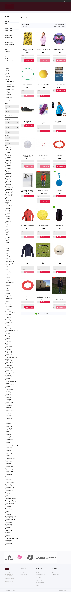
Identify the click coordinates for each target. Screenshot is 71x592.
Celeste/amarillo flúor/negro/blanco (12, 330)
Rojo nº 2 (8, 325)
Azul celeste (8, 288)
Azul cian (8, 338)
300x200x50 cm (9, 187)
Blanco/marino (9, 432)
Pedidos (53, 572)
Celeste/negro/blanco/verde (11, 381)
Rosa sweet (8, 532)
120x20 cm (8, 168)
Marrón (8, 290)
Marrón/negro (9, 420)
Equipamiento (8, 51)
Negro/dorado (9, 509)
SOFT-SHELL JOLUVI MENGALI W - (43, 49)
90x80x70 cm (9, 200)
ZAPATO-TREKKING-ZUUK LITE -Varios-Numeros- (27, 120)
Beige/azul (8, 514)
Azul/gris (8, 404)
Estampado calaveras (10, 503)
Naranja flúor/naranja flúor (11, 516)
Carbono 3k (8, 541)
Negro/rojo (8, 450)
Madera (8, 301)
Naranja (8, 277)
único (7, 280)
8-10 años (8, 221)
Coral (7, 248)
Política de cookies (39, 580)
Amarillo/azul (9, 424)
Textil (6, 49)
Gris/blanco (8, 397)
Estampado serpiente (10, 282)
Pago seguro (38, 577)
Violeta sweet (9, 525)
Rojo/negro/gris (9, 447)
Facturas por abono (55, 574)
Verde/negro (9, 453)
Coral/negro (8, 375)
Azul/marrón (9, 360)
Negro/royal (8, 436)
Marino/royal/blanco (10, 410)
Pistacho (8, 251)
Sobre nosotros (39, 575)
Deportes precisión (9, 42)
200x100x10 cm (9, 194)
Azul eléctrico (9, 352)
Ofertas (22, 571)
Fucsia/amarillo (9, 362)
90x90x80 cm (9, 203)
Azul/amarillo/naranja (10, 452)
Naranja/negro (9, 479)
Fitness (6, 26)
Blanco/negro (9, 485)
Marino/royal (9, 354)
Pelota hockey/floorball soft (43, 84)
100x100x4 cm (9, 173)
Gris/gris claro (9, 543)
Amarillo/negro (9, 477)
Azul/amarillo (9, 418)
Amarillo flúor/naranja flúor (11, 357)
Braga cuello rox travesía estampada (28, 50)
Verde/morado (9, 524)
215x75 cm (8, 157)
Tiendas (37, 585)
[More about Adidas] (9, 557)
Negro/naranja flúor (10, 484)
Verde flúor (8, 343)
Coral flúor (8, 259)
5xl (7, 235)
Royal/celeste (9, 346)
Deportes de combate (9, 44)
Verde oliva (8, 314)
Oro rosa (8, 511)
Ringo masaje (59, 155)
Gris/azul (8, 391)
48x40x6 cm (8, 184)
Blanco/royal (9, 408)
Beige (7, 253)
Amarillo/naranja (9, 468)
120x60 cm (8, 152)
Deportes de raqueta (9, 33)
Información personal (56, 571)
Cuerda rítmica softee (43, 225)
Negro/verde (9, 426)
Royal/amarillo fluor (10, 335)
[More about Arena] (30, 557)
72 (44, 313)
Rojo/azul (8, 413)
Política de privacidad (40, 579)
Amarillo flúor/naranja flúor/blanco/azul (12, 538)
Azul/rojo (8, 412)
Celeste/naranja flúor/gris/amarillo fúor (12, 445)
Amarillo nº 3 (9, 341)
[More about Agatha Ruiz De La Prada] (19, 557)
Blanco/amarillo (9, 469)
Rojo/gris (8, 400)
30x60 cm (8, 162)
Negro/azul (8, 399)
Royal (8, 267)
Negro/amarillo (9, 474)
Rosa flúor (8, 320)
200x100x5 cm (9, 195)
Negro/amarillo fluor (10, 439)
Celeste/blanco (9, 476)
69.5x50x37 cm (9, 205)
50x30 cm (8, 149)
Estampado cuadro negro (11, 498)
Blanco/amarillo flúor (10, 367)
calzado (6, 58)
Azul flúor (8, 359)
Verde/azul (8, 396)
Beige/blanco (9, 506)
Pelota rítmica (59, 260)
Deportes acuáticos (9, 28)
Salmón (8, 258)
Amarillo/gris (9, 428)
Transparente (9, 298)
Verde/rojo (8, 394)
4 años (8, 210)
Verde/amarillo (9, 461)
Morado (8, 250)
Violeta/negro (9, 416)
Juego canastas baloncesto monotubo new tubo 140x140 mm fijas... (43, 297)
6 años (8, 211)
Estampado (8, 492)
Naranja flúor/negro (10, 482)
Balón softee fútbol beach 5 (59, 49)
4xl (7, 234)
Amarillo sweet (9, 533)
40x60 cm (8, 160)
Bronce (8, 256)
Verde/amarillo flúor (10, 389)
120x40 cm (8, 165)
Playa (6, 56)
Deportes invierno (8, 37)
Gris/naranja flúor (9, 370)
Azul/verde (8, 383)
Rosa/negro (8, 349)
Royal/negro (8, 440)
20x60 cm (8, 163)
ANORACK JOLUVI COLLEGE (59, 296)
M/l (7, 240)
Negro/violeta (9, 405)
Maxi (7, 75)
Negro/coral (8, 368)
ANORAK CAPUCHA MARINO (27, 260)
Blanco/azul (8, 448)
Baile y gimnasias (8, 46)
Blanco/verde (9, 376)
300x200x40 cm (9, 189)
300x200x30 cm (9, 192)
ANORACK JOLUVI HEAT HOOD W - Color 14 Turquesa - (59, 120)
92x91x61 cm (9, 202)
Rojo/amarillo (9, 415)
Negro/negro (9, 322)
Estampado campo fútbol (11, 501)
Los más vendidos (24, 574)
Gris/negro (8, 429)
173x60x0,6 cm (9, 171)
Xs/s (7, 239)
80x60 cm (8, 181)
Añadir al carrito (29, 60)
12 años (8, 216)
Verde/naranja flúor (10, 384)
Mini (7, 73)
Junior (7, 70)
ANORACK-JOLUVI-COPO (43, 190)
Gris (7, 287)
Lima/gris (8, 535)
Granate (8, 293)
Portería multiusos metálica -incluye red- (43, 261)
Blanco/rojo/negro (10, 487)
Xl (7, 229)
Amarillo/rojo (9, 421)
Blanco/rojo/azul (9, 517)
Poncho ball (59, 190)
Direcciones (54, 575)
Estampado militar (10, 261)
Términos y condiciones (40, 574)
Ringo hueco (27, 296)
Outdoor (6, 23)
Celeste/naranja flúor (10, 312)
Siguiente (48, 314)
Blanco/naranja (9, 490)
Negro (8, 266)
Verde (8, 269)
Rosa (7, 274)
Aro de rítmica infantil (43, 155)
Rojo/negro (8, 456)
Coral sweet (8, 527)
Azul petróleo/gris (9, 540)
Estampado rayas (9, 263)
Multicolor (8, 295)
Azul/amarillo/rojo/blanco (11, 458)
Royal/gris (8, 392)
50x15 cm (8, 147)
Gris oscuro (8, 333)
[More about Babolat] (51, 557)
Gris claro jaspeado (10, 311)
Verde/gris (8, 455)
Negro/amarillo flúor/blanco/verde (12, 444)
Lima (7, 247)
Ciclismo (7, 21)
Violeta (8, 275)
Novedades (22, 572)
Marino (8, 279)
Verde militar (9, 351)
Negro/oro (8, 386)
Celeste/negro (9, 378)
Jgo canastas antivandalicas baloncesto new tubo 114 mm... (27, 191)
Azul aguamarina (9, 365)
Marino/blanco (9, 423)
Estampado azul (9, 327)
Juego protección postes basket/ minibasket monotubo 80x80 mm (59, 85)
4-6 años (8, 219)
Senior (8, 71)
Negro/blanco (9, 303)
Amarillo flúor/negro (10, 437)
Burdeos (8, 493)
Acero (7, 495)
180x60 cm (8, 154)
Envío (37, 571)
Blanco (8, 264)
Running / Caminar (9, 30)
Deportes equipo (8, 35)
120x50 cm (8, 170)
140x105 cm (8, 178)
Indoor (6, 19)
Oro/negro (8, 508)
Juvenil (8, 76)
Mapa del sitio (38, 583)
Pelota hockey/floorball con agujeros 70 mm (27, 156)
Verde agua (8, 344)
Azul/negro (8, 431)
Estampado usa (9, 500)
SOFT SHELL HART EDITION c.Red (27, 225)
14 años (8, 218)
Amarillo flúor (9, 306)
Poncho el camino (59, 225)
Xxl (7, 231)
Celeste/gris (8, 304)
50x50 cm (8, 176)
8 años (8, 213)
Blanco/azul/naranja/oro (11, 471)
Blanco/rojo (8, 442)
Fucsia (8, 285)
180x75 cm (8, 155)
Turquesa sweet (9, 530)
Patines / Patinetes (9, 39)
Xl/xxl (7, 242)
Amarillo (8, 272)
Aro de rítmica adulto (27, 84)
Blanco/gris (8, 373)
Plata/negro (8, 328)
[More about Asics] (41, 557)
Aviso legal (38, 572)
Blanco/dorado (9, 522)
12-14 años (8, 237)
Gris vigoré (8, 336)
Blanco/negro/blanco (10, 519)
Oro (7, 283)
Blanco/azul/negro (10, 466)
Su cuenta (54, 568)
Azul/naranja (9, 407)
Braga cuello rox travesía (43, 119)
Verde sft (8, 319)
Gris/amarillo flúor (9, 402)
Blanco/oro (8, 460)
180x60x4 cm (9, 186)
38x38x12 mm (9, 197)
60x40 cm (8, 179)
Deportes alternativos (9, 60)
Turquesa (8, 291)
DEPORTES (7, 16)
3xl (7, 232)
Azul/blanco (8, 463)
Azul (7, 296)
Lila (7, 255)
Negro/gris (8, 434)
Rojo (8, 271)
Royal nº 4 (8, 309)
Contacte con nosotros (40, 582)
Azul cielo (8, 317)
